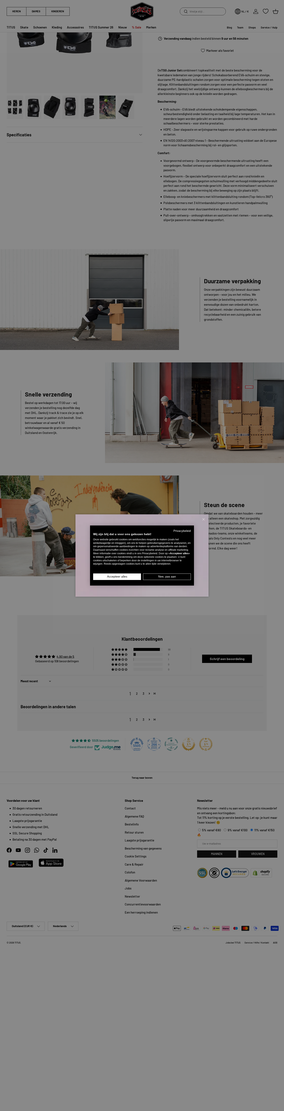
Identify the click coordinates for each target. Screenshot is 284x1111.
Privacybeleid (182, 530)
